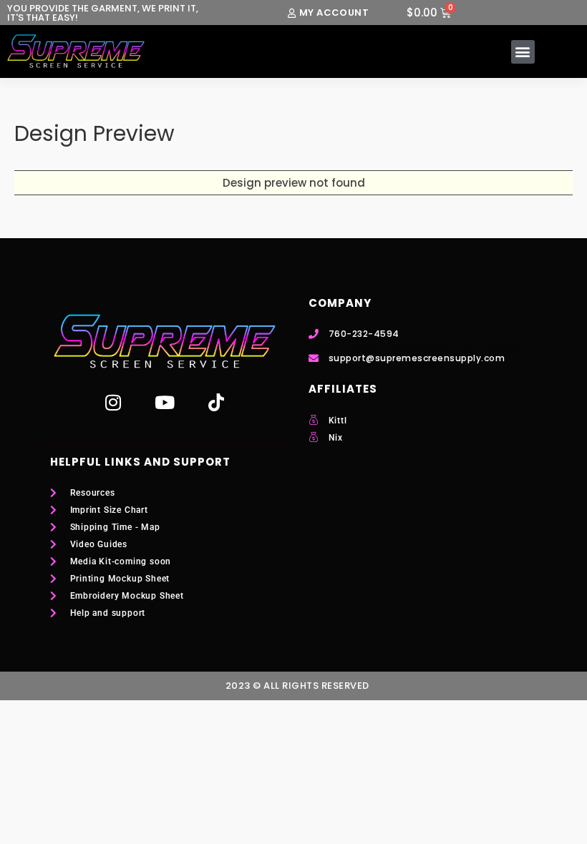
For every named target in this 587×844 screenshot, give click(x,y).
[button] (523, 52)
